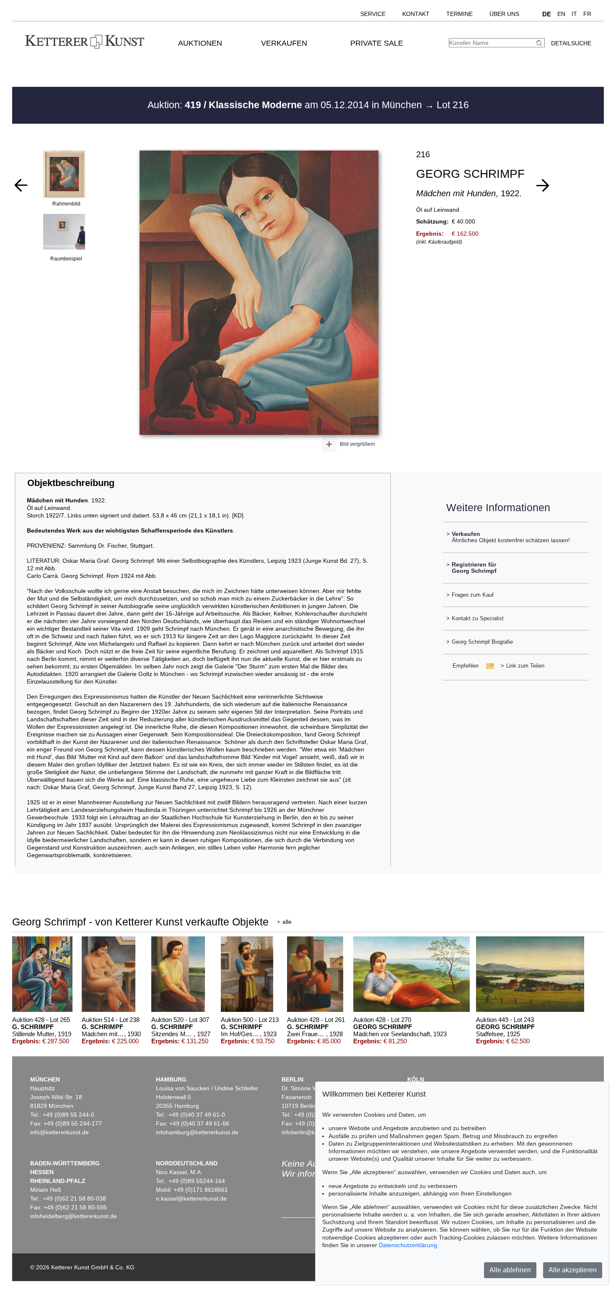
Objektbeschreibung (70, 483)
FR (587, 13)
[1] (21, 185)
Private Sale (376, 43)
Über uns (504, 13)
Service (373, 13)
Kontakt (416, 13)
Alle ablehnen (510, 1270)
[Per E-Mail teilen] (487, 666)
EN (561, 13)
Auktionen (200, 43)
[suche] (540, 43)
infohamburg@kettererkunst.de (197, 1132)
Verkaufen (284, 43)
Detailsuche (571, 43)
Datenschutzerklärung (408, 1245)
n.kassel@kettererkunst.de (191, 1198)
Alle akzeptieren (573, 1270)
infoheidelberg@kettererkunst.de (73, 1216)
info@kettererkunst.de (59, 1132)
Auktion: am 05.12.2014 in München (286, 104)
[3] (542, 185)
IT (574, 13)
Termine (459, 13)
